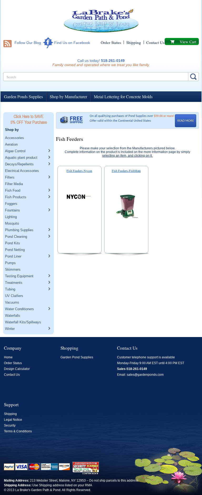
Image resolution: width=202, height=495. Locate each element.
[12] (79, 198)
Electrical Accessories (22, 171)
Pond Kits (12, 243)
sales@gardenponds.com (145, 375)
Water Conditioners (19, 309)
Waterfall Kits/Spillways (23, 322)
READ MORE (185, 120)
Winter (10, 329)
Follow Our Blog (27, 43)
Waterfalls (12, 316)
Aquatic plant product (21, 158)
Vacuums (12, 302)
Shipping (133, 42)
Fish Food (12, 190)
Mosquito (12, 223)
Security (10, 425)
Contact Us (155, 42)
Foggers (11, 204)
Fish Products (15, 197)
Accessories (14, 138)
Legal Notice (13, 420)
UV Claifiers (14, 296)
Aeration (11, 144)
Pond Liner (13, 256)
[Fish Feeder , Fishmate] (126, 207)
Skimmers (13, 269)
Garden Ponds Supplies (23, 96)
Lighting (11, 217)
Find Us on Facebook (72, 43)
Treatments (13, 283)
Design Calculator (17, 369)
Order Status (111, 42)
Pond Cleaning (16, 237)
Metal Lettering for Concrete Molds (123, 96)
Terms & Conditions (18, 431)
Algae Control (15, 151)
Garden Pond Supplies (76, 357)
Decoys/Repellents (19, 164)
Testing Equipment (19, 276)
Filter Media (14, 184)
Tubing (10, 289)
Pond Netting (15, 250)
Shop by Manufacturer (68, 96)
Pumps (10, 263)
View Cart (188, 41)
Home (8, 357)
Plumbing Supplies (19, 230)
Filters (9, 177)
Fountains (12, 210)
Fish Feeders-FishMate (126, 170)
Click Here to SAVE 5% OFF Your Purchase (29, 119)
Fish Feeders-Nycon (79, 170)
